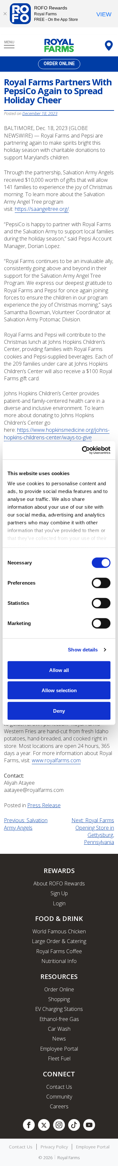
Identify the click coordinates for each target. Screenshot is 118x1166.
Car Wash (59, 1028)
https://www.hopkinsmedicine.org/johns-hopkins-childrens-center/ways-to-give (56, 433)
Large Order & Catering (59, 941)
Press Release (44, 805)
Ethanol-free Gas (59, 1019)
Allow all (59, 670)
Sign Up (59, 893)
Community (59, 1096)
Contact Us (59, 1086)
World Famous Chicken (59, 931)
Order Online (59, 989)
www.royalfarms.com (56, 760)
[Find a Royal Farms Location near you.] (109, 45)
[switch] (101, 582)
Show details (83, 649)
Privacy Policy (54, 1147)
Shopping (59, 999)
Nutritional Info (59, 961)
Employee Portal (59, 1048)
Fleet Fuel (59, 1058)
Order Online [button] (59, 64)
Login (59, 903)
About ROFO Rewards (59, 883)
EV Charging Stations (59, 1009)
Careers (59, 1106)
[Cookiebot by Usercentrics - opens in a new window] (83, 450)
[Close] (5, 14)
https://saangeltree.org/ (42, 208)
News (59, 1038)
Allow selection (59, 690)
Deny (59, 710)
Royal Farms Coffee (59, 951)
